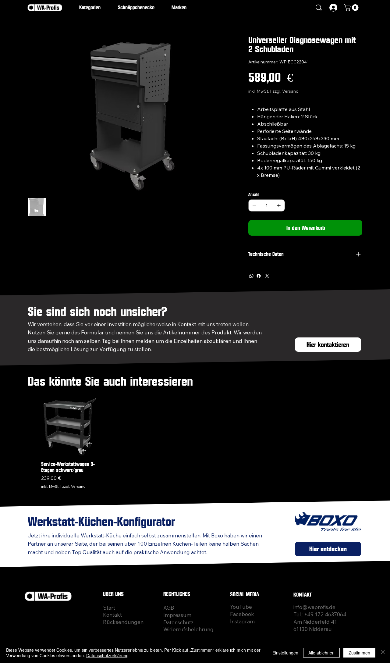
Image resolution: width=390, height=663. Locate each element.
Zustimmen (359, 653)
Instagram (242, 621)
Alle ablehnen (321, 653)
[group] (197, 444)
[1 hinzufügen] (279, 205)
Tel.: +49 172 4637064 (319, 614)
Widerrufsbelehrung (188, 629)
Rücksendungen (123, 622)
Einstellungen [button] (285, 653)
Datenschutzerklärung (107, 655)
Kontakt (112, 614)
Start (109, 607)
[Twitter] (267, 276)
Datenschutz (178, 622)
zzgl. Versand (74, 486)
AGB (168, 607)
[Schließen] (382, 652)
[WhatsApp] (251, 276)
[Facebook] (259, 276)
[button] (94, 7)
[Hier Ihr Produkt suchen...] (318, 7)
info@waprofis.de (314, 607)
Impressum (177, 615)
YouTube (241, 607)
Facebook (242, 614)
